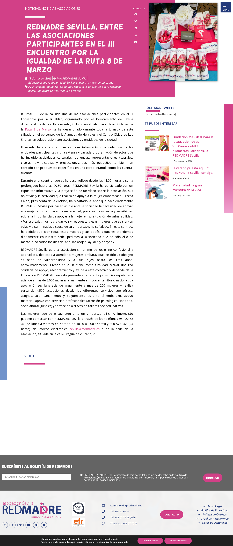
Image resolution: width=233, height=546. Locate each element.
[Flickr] (44, 525)
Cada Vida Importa (72, 86)
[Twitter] (20, 525)
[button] (135, 14)
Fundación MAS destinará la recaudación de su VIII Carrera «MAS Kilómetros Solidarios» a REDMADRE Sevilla (193, 146)
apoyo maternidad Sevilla (58, 82)
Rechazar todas (178, 540)
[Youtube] (28, 525)
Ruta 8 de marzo (70, 90)
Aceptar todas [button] (150, 540)
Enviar (212, 477)
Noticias (32, 8)
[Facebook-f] (13, 525)
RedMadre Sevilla (47, 90)
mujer (31, 90)
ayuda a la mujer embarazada (94, 82)
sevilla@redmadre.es (84, 329)
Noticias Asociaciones (60, 8)
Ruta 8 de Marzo (38, 129)
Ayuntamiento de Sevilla (43, 86)
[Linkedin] (36, 525)
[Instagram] (5, 525)
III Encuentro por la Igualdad (103, 86)
